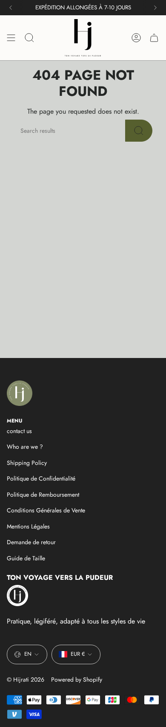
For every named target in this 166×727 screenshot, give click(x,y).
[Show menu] (11, 37)
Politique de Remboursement (43, 494)
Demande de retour (31, 542)
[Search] (138, 131)
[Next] (155, 7)
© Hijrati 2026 (25, 679)
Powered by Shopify (76, 679)
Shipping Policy (27, 463)
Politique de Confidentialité (41, 478)
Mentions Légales (28, 526)
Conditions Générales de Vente (46, 510)
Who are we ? (25, 446)
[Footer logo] (19, 393)
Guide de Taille (26, 558)
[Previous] (10, 7)
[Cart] (154, 37)
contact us (19, 431)
